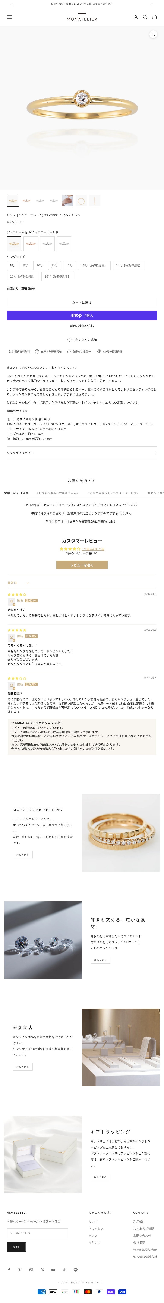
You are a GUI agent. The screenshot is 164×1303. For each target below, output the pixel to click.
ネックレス (96, 1228)
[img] (17, 594)
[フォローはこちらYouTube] (53, 1270)
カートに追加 (82, 302)
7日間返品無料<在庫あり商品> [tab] (58, 493)
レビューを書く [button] (82, 564)
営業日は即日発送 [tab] (16, 493)
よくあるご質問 (143, 1228)
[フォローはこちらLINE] (75, 1270)
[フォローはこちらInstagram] (31, 1270)
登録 (16, 1247)
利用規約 (139, 1221)
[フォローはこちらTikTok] (64, 1270)
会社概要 (139, 1242)
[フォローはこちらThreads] (42, 1270)
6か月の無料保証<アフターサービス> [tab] (113, 493)
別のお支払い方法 (82, 326)
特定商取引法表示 (145, 1249)
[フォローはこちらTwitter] (20, 1270)
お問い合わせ (142, 1235)
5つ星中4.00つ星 (93, 549)
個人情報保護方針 (145, 1256)
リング (93, 1221)
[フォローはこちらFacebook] (9, 1270)
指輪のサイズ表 (17, 411)
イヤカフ (95, 1242)
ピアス (93, 1235)
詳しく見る (22, 854)
